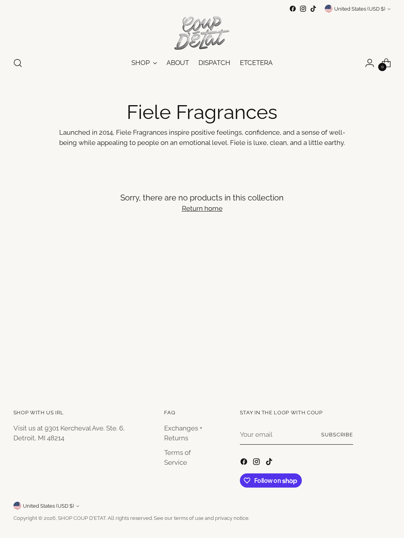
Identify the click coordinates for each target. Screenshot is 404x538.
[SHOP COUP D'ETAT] (202, 32)
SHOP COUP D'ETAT (82, 518)
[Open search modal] (18, 63)
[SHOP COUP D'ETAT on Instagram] (303, 8)
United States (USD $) (359, 9)
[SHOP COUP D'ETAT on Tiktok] (313, 8)
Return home (202, 208)
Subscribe (337, 435)
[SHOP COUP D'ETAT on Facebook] (292, 8)
